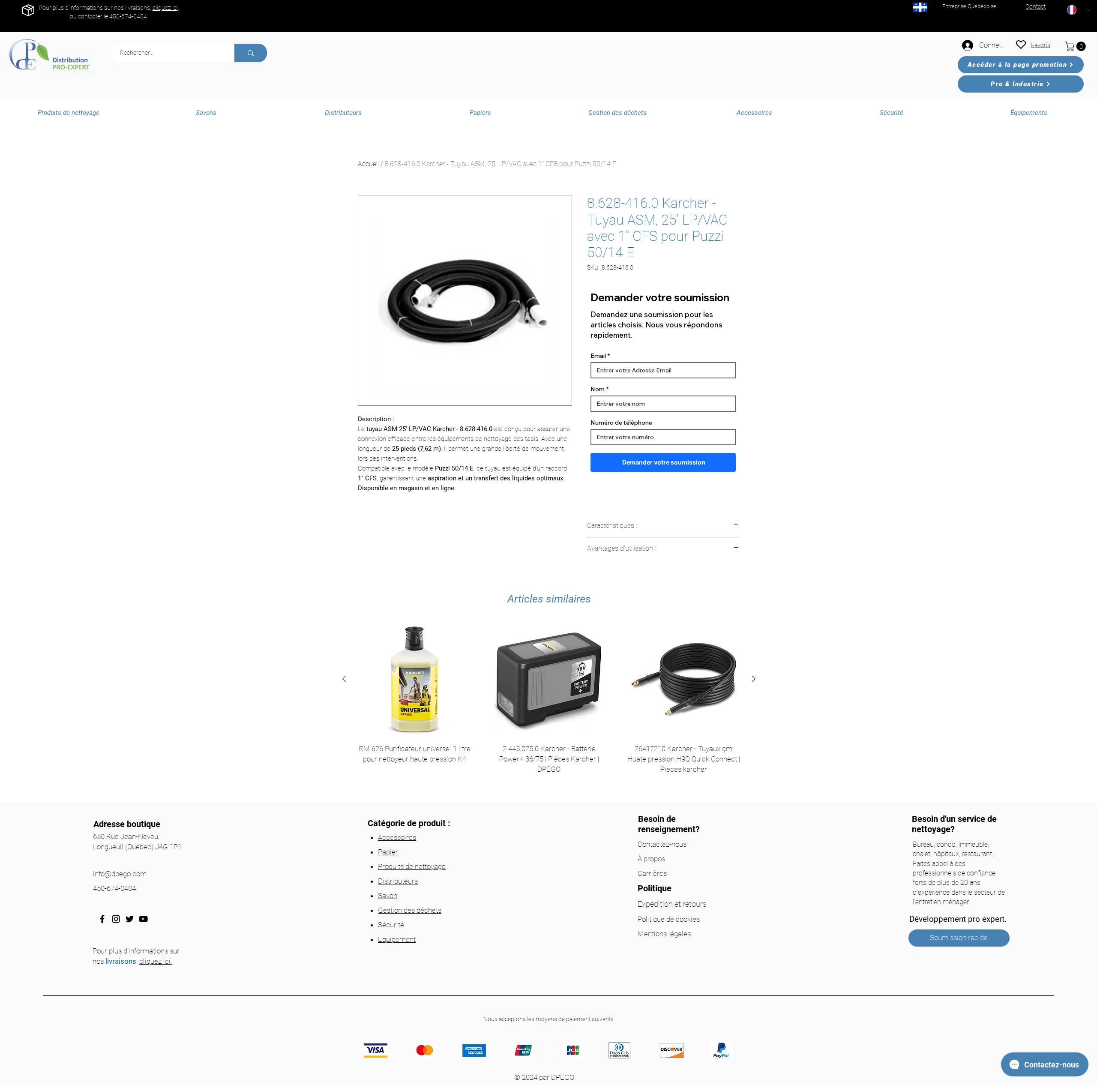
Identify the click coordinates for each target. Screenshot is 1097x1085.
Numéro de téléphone (621, 423)
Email (598, 356)
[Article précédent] (344, 679)
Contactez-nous (662, 844)
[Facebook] (102, 919)
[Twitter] (129, 919)
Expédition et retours (672, 903)
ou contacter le (89, 16)
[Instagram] (116, 919)
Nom (597, 389)
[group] (549, 709)
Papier (388, 852)
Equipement (397, 939)
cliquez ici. (155, 961)
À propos (651, 858)
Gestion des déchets (409, 910)
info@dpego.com (120, 873)
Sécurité (391, 924)
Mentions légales (664, 933)
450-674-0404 (128, 16)
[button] (1076, 46)
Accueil (368, 164)
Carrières (652, 873)
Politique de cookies (669, 919)
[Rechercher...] (250, 53)
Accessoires (397, 837)
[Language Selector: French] (1079, 10)
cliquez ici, (166, 7)
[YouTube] (143, 919)
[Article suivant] (754, 679)
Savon (387, 895)
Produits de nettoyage (412, 866)
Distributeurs (398, 881)
